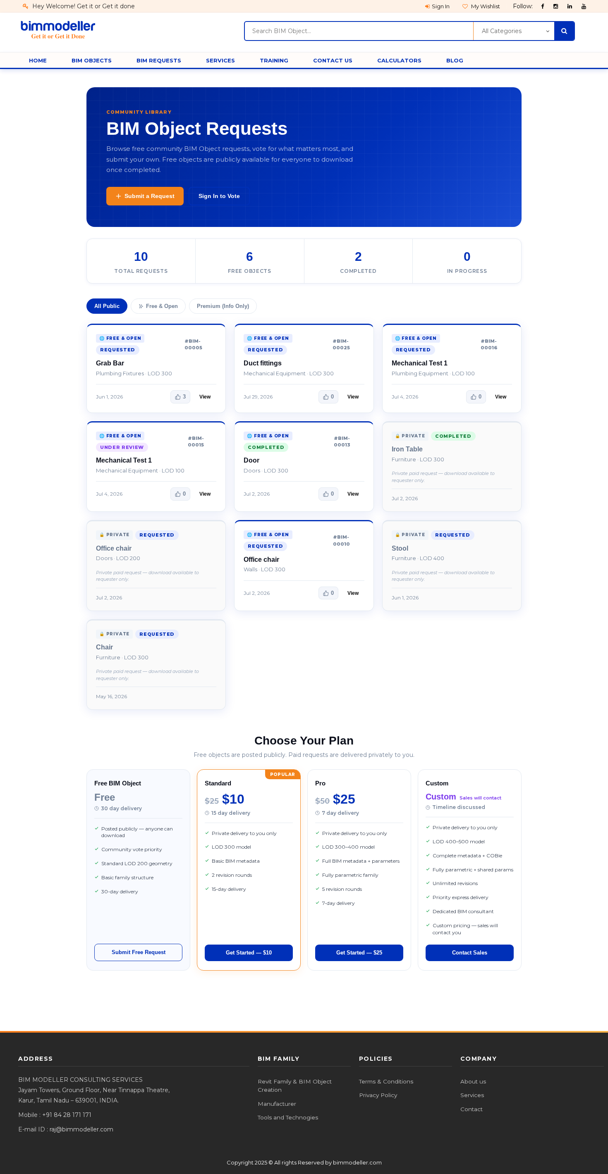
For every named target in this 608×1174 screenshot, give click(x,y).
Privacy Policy (378, 1095)
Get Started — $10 (249, 953)
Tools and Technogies (288, 1117)
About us (473, 1081)
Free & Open (162, 306)
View (205, 397)
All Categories (502, 31)
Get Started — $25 (359, 953)
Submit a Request (149, 196)
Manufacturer (277, 1103)
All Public (107, 306)
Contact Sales (469, 953)
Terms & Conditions (386, 1081)
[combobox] (359, 31)
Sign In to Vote (219, 196)
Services (472, 1095)
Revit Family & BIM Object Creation (295, 1085)
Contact (471, 1109)
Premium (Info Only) (223, 306)
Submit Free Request (138, 952)
